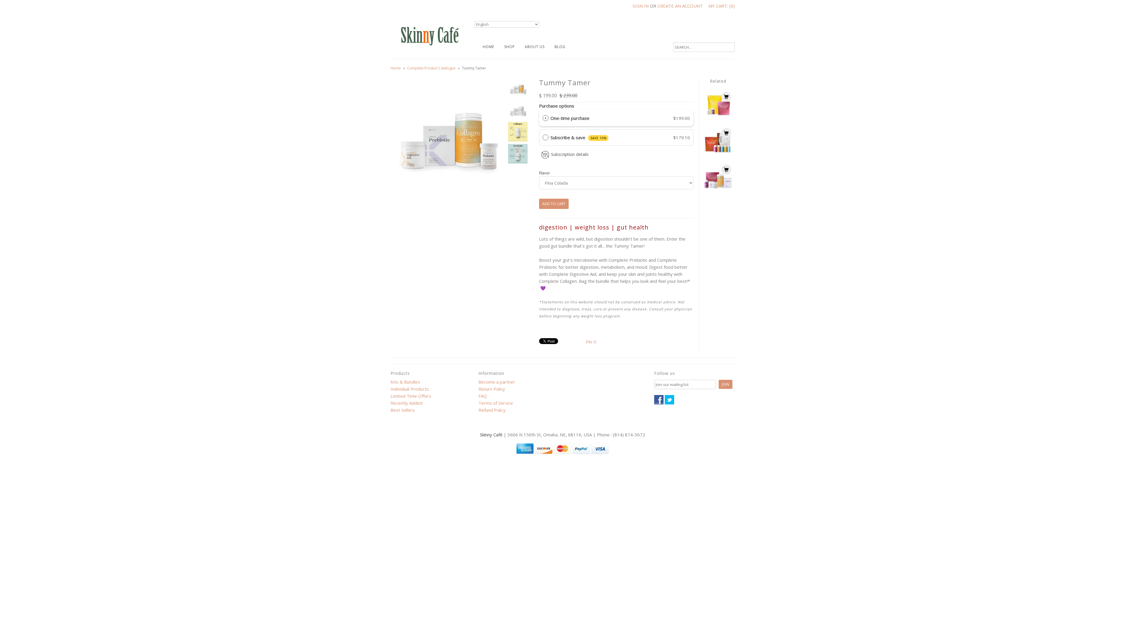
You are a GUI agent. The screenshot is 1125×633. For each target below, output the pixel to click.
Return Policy (491, 389)
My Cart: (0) (721, 6)
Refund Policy (492, 410)
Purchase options (556, 106)
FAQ (482, 396)
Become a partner (496, 382)
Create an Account (680, 6)
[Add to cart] (726, 97)
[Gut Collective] (718, 190)
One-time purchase (569, 118)
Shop (509, 46)
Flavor (544, 173)
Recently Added (406, 403)
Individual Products (410, 389)
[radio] (545, 118)
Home (488, 46)
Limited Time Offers (411, 396)
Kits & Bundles (405, 382)
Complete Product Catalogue (431, 68)
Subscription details (570, 154)
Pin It (591, 342)
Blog (560, 46)
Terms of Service (495, 403)
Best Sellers (403, 410)
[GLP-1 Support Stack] (718, 117)
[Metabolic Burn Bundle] (718, 154)
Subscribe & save (578, 137)
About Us (535, 46)
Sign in (641, 6)
